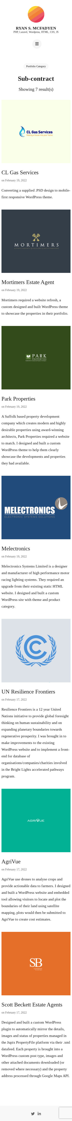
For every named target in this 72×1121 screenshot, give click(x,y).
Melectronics (15, 548)
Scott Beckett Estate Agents (31, 1004)
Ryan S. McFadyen (36, 28)
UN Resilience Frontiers (28, 691)
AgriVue (10, 861)
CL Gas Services (20, 172)
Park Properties (18, 399)
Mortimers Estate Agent (27, 282)
